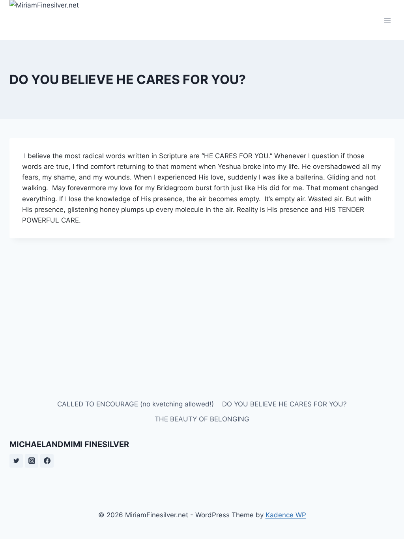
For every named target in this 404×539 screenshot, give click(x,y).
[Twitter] (16, 461)
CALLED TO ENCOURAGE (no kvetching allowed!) (135, 404)
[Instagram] (31, 461)
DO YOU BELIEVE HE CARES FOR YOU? (284, 404)
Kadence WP (286, 515)
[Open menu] (387, 20)
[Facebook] (47, 461)
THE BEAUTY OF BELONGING (202, 419)
